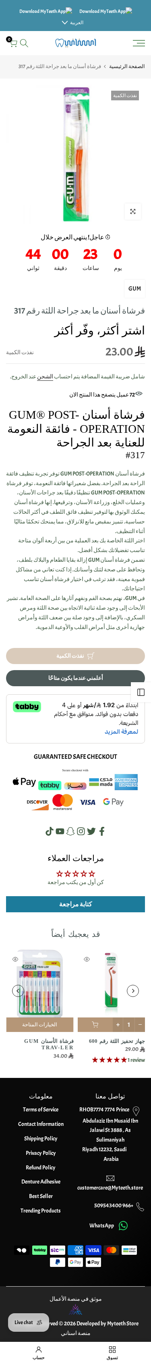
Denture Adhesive (40, 1181)
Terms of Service (40, 1109)
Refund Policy (41, 1167)
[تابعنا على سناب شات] (70, 831)
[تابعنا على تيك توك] (49, 831)
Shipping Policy (41, 1138)
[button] (110, 1059)
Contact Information (41, 1124)
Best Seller (41, 1196)
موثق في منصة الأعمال (76, 1298)
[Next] (18, 991)
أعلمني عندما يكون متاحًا (75, 678)
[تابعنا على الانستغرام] (81, 831)
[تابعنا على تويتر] (91, 831)
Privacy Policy (41, 1153)
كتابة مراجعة (75, 904)
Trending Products (41, 1210)
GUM (134, 289)
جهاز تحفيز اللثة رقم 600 (117, 1041)
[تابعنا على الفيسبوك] (101, 831)
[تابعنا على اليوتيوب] (60, 831)
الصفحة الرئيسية (127, 66)
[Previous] (133, 991)
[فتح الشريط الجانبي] (141, 692)
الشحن (45, 376)
